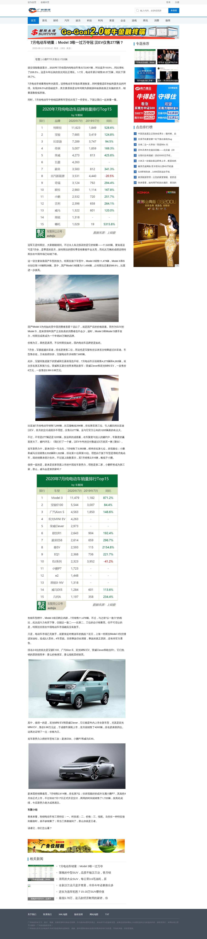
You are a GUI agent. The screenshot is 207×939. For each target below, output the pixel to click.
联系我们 (47, 914)
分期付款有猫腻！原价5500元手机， (155, 155)
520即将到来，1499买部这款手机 (154, 172)
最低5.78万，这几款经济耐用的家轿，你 (83, 898)
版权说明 (78, 914)
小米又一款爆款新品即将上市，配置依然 (157, 161)
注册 (177, 2)
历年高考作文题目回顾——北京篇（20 (156, 150)
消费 (156, 20)
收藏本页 (45, 2)
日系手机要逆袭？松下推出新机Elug (155, 139)
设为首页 (32, 2)
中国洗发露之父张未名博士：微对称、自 (157, 133)
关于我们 (32, 914)
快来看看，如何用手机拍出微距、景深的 (157, 182)
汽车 (67, 20)
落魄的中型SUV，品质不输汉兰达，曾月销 (85, 872)
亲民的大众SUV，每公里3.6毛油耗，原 (83, 878)
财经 (55, 20)
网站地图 (94, 914)
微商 (167, 20)
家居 (111, 20)
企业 (123, 20)
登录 (168, 2)
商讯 (145, 20)
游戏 (134, 20)
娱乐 (78, 20)
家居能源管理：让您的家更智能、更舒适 (157, 177)
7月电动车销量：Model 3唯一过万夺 (81, 866)
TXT (107, 914)
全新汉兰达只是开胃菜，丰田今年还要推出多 (86, 885)
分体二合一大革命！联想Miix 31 (153, 144)
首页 (33, 20)
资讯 (44, 20)
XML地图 (63, 914)
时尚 (100, 20)
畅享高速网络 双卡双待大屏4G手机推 (155, 166)
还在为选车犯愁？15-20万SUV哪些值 (81, 891)
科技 (89, 20)
